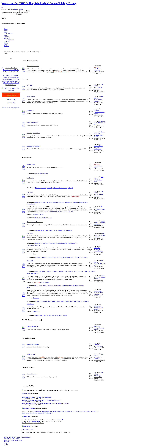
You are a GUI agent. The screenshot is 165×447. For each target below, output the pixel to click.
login (15, 9)
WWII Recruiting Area (65, 301)
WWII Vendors (54, 301)
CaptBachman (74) (48, 411)
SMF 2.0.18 (7, 437)
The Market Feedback (33, 326)
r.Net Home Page (8, 75)
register (21, 9)
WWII (28, 287)
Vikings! (70, 188)
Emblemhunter (98, 291)
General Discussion (32, 374)
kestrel (102, 221)
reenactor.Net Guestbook (33, 146)
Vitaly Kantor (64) (85, 411)
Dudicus (77, 411)
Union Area (58, 257)
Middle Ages (15, 77)
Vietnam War (57, 315)
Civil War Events (40, 257)
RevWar (61, 202)
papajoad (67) (94, 411)
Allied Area (46, 301)
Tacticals (86, 301)
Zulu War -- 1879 (72, 271)
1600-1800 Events (40, 202)
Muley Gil (60, 420)
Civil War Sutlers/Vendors (81, 257)
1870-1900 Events (40, 271)
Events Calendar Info (32, 122)
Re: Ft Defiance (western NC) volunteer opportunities (37, 403)
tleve (34, 254)
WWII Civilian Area (77, 301)
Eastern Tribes (53, 230)
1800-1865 (11, 81)
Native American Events (41, 230)
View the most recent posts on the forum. (33, 423)
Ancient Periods (7, 77)
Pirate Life (67, 202)
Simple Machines (26, 437)
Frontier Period (12, 79)
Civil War (17, 81)
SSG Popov (36, 311)
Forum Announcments (33, 66)
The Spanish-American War (59, 271)
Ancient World (31, 164)
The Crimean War (73, 243)
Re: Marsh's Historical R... (97, 69)
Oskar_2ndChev (98, 146)
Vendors (93, 271)
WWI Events (38, 285)
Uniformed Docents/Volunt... (98, 250)
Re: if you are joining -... (98, 88)
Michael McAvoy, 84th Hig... (99, 112)
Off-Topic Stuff (31, 354)
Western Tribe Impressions (65, 230)
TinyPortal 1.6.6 (9, 440)
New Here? (30, 85)
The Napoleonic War (61, 243)
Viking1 (103, 121)
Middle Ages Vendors (53, 188)
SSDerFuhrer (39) (59, 411)
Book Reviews (31, 96)
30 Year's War (74, 202)
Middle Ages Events (40, 188)
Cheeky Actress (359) (39, 413)
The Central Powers (52, 285)
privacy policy (11, 102)
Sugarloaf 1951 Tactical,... (98, 308)
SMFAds (6, 438)
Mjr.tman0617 (97, 306)
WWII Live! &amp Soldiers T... (99, 223)
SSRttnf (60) (49, 413)
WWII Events (39, 301)
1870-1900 (6, 83)
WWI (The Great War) (33, 273)
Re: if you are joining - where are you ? (33, 400)
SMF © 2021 (16, 437)
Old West (48, 271)
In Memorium (30, 110)
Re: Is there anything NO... (98, 376)
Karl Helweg (39, 397)
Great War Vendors (63, 285)
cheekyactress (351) (27, 413)
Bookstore (16, 75)
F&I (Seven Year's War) (52, 202)
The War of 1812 (50, 243)
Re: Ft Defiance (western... (99, 194)
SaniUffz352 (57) (69, 411)
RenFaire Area (63, 188)
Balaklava (96, 110)
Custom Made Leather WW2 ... (98, 293)
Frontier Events (39, 217)
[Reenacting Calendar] (11, 70)
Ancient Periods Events (41, 173)
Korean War (50, 315)
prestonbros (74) (38, 411)
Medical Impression (67, 257)
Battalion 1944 (99, 346)
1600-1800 (5, 79)
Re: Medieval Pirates (28, 397)
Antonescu (36, 298)
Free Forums (15, 438)
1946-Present (12, 85)
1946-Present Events (40, 315)
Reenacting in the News (33, 133)
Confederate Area (50, 257)
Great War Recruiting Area (76, 285)
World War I (12, 83)
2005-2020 (18, 440)
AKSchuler (97, 248)
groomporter (97, 326)
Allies (44, 285)
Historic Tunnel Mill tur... (98, 135)
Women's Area (48, 217)
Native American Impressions (35, 222)
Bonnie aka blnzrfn (99, 132)
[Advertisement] (53, 56)
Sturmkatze (97, 67)
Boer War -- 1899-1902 (84, 271)
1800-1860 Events (40, 243)
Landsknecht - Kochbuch (98, 100)
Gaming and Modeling (33, 344)
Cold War (64, 315)
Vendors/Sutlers (83, 202)
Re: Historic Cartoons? (97, 357)
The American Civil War (33, 245)
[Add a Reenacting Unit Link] (11, 90)
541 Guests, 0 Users (27, 429)
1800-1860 (30, 233)
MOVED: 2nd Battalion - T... (98, 148)
